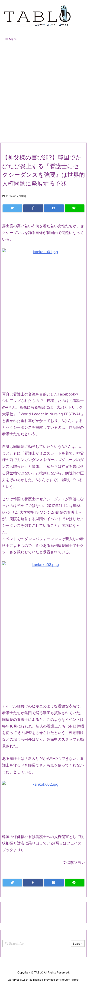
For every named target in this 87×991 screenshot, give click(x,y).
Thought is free (69, 979)
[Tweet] (12, 208)
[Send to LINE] (74, 208)
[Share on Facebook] (33, 208)
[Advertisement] (43, 91)
